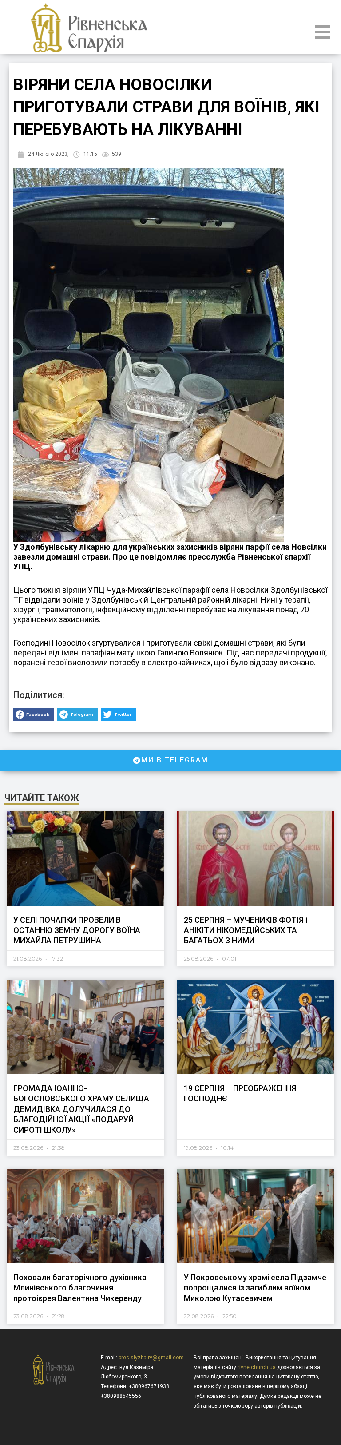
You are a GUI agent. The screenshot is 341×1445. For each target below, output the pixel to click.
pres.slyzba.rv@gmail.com (151, 1357)
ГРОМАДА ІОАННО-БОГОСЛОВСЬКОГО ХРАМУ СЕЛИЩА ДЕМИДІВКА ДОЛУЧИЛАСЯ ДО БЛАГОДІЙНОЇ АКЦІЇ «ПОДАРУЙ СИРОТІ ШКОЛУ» (81, 1109)
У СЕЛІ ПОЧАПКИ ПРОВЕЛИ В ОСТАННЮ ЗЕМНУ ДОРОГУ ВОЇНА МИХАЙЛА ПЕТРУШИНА (76, 930)
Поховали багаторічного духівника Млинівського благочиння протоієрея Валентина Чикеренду (80, 1288)
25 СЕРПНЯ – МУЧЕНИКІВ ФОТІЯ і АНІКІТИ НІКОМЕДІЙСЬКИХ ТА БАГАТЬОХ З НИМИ (245, 930)
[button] (33, 714)
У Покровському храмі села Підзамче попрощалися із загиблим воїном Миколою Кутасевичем (255, 1288)
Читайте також (41, 798)
